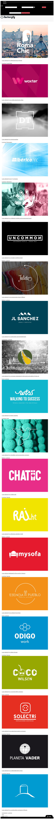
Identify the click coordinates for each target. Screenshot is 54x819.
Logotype (4, 63)
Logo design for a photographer (10, 139)
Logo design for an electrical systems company (14, 731)
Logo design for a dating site (9, 494)
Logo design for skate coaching (10, 415)
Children (3, 221)
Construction (4, 339)
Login (2, 5)
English (4, 1)
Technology (9, 102)
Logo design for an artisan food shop (11, 612)
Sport (8, 418)
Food (3, 379)
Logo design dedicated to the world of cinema (13, 573)
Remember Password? (5, 14)
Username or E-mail (5, 12)
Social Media (9, 63)
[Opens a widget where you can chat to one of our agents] (49, 816)
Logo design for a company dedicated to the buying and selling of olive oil (20, 376)
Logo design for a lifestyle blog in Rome (12, 60)
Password (19, 7)
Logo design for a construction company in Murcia (14, 810)
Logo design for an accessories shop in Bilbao (13, 297)
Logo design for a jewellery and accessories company (15, 455)
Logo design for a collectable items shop (12, 770)
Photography (9, 142)
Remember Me (38, 7)
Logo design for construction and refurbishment (14, 336)
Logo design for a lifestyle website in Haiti (12, 534)
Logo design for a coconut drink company (12, 691)
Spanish (4, 3)
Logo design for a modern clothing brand (12, 257)
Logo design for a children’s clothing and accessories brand (16, 218)
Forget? (2, 8)
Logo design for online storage (9, 652)
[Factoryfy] (8, 18)
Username (3, 7)
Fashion (3, 260)
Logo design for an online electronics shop (12, 100)
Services (8, 497)
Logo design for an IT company (10, 179)
